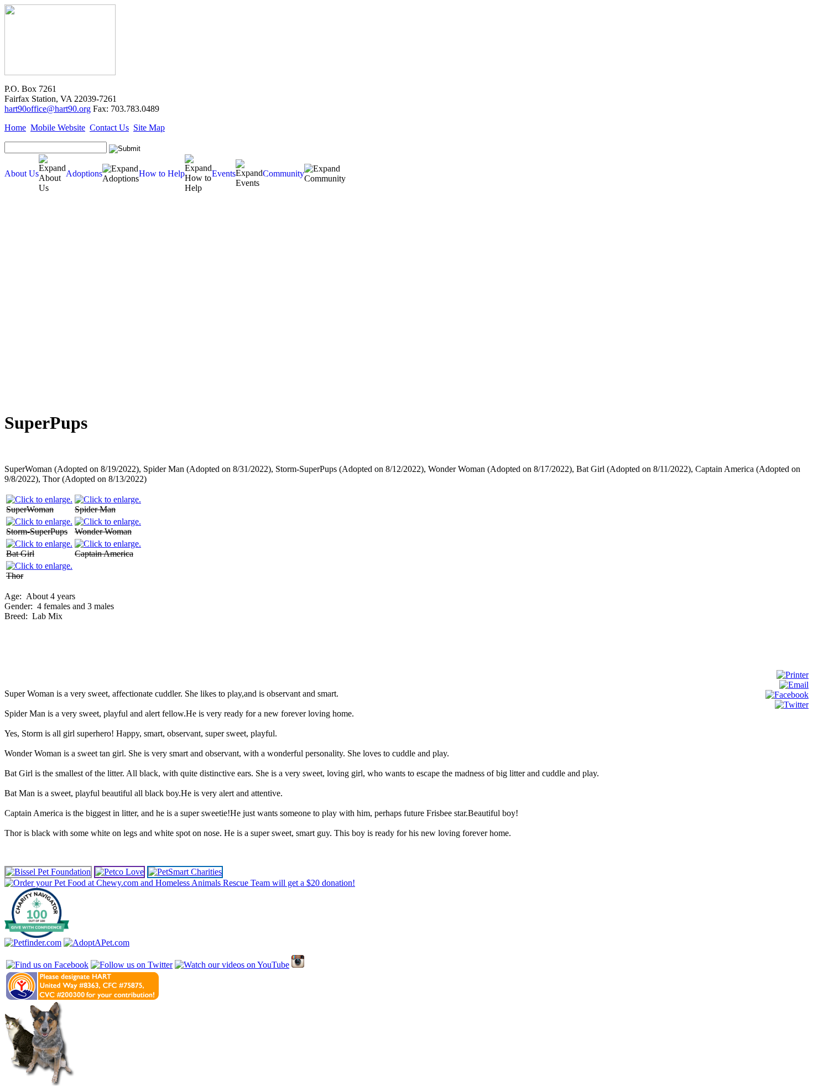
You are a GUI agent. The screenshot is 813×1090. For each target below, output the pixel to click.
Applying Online (26, 345)
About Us (21, 173)
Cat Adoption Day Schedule (38, 303)
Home (15, 127)
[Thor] (39, 565)
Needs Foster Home (32, 287)
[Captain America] (108, 543)
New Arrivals (24, 262)
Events (224, 173)
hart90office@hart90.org (47, 108)
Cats (15, 254)
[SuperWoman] (39, 499)
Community (283, 173)
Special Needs (25, 270)
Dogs (16, 245)
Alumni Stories (24, 378)
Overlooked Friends (32, 279)
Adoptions (84, 173)
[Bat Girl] (39, 543)
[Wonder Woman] (108, 521)
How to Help (162, 173)
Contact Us (109, 127)
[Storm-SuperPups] (39, 521)
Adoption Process (29, 320)
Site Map (149, 127)
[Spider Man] (108, 499)
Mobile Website (57, 127)
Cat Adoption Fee (29, 337)
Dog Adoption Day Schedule (39, 295)
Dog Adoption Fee (30, 328)
